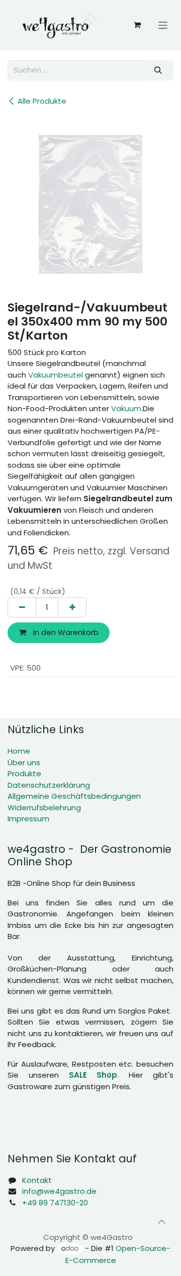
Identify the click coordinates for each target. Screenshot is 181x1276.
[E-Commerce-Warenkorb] (137, 25)
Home (19, 751)
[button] (161, 1221)
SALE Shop (93, 1075)
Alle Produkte (42, 101)
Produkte (24, 773)
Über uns (24, 762)
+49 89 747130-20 (55, 1202)
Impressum (28, 818)
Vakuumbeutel (55, 375)
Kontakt (37, 1180)
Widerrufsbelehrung (44, 807)
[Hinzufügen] (72, 607)
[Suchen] (158, 70)
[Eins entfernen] (22, 607)
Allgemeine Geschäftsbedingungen (74, 796)
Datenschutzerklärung (49, 785)
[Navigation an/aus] (163, 25)
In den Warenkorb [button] (65, 632)
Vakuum (126, 408)
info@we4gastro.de (59, 1191)
